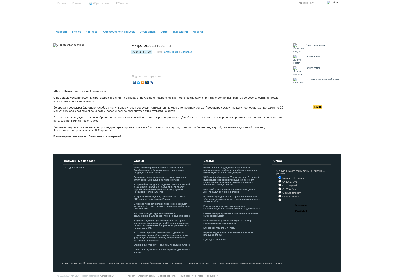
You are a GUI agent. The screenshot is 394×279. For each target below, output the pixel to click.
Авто (164, 31)
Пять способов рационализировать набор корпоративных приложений (227, 221)
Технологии (180, 31)
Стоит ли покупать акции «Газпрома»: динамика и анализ (162, 250)
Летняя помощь (314, 68)
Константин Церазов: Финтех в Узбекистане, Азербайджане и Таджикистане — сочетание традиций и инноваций (159, 170)
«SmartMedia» (107, 275)
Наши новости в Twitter (191, 275)
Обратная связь (101, 3)
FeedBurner (212, 275)
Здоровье (186, 52)
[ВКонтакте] (134, 82)
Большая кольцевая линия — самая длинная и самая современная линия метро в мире (160, 178)
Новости (61, 31)
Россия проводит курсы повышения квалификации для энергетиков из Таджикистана (162, 214)
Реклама (76, 3)
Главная (61, 3)
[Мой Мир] (147, 82)
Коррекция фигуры (315, 45)
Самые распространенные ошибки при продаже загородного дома (230, 214)
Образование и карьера (119, 31)
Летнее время (313, 56)
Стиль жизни (148, 31)
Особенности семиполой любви (322, 79)
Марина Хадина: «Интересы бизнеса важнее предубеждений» (228, 233)
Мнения (198, 31)
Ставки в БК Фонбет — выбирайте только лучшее (162, 245)
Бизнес (76, 31)
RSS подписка (123, 3)
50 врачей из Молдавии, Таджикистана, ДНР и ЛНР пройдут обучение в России (159, 197)
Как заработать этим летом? (219, 227)
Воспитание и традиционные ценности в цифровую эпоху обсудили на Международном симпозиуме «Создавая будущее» (230, 170)
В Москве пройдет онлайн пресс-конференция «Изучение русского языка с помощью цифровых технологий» (162, 206)
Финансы (92, 31)
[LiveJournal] (151, 82)
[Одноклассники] (143, 82)
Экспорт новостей (166, 275)
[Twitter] (138, 82)
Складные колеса (74, 167)
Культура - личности (214, 239)
